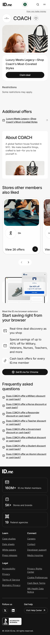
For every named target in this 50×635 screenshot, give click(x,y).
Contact (31, 544)
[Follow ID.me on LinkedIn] (13, 610)
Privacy (6, 574)
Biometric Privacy (11, 585)
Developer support (37, 549)
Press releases (9, 555)
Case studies (9, 538)
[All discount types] (25, 4)
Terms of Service (11, 579)
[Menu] (44, 4)
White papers (9, 549)
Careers (31, 538)
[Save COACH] (35, 18)
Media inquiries (35, 555)
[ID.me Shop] (9, 4)
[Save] (34, 203)
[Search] (38, 4)
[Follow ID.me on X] (5, 610)
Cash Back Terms (36, 583)
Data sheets (8, 544)
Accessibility (8, 568)
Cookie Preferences (37, 577)
